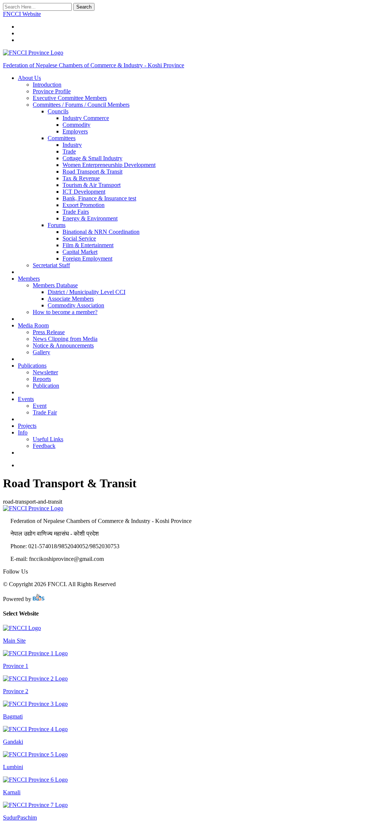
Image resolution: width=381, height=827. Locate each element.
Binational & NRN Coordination (101, 232)
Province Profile (52, 91)
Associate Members (71, 298)
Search (84, 7)
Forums (56, 225)
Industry (72, 145)
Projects (27, 426)
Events (26, 399)
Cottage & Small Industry (92, 158)
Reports (42, 379)
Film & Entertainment (88, 245)
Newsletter (45, 372)
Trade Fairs (76, 212)
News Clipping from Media (65, 339)
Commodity (76, 125)
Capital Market (80, 252)
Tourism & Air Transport (92, 185)
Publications (32, 365)
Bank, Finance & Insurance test (99, 198)
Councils (58, 111)
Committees (62, 138)
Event (40, 406)
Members (29, 278)
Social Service (79, 238)
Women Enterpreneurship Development (109, 165)
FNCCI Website (22, 14)
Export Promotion (84, 205)
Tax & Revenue (81, 178)
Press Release (49, 332)
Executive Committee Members (70, 98)
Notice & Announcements (63, 345)
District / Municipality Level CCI (86, 292)
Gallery (41, 352)
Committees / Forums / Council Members (81, 104)
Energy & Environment (90, 218)
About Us (29, 78)
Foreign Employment (87, 258)
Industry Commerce (86, 118)
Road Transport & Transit (92, 171)
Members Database (55, 285)
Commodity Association (76, 305)
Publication (46, 385)
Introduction (47, 84)
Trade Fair (45, 412)
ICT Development (84, 191)
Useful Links (48, 439)
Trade (69, 151)
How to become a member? (65, 312)
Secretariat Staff (51, 265)
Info (23, 432)
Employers (75, 131)
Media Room (33, 325)
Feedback (44, 446)
